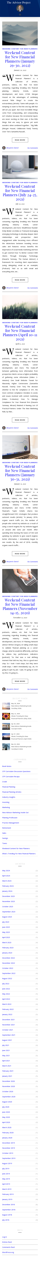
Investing (5, 802)
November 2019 (8, 1148)
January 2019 (7, 1199)
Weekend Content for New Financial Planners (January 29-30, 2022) (20, 59)
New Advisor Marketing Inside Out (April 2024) (21, 727)
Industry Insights (8, 797)
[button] (20, 14)
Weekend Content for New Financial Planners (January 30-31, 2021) (20, 472)
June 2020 (6, 1112)
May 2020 (6, 1117)
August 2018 (7, 1215)
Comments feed (8, 1247)
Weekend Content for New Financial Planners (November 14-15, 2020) (20, 606)
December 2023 (8, 896)
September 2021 (8, 1035)
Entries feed (7, 1242)
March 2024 (6, 881)
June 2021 (6, 1050)
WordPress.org (8, 1252)
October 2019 (7, 1153)
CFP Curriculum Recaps (11, 776)
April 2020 (6, 1122)
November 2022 (8, 963)
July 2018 (5, 1220)
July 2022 (5, 983)
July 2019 (5, 1168)
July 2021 (5, 1045)
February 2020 (8, 1132)
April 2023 (6, 937)
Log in (4, 1237)
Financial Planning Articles (11, 792)
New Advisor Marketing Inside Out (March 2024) (21, 748)
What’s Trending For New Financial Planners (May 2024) (21, 717)
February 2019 (8, 1194)
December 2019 (8, 1143)
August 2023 (7, 917)
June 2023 (6, 927)
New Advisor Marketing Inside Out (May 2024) (21, 707)
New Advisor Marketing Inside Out (15, 812)
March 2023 (6, 942)
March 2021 (6, 1066)
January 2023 (7, 953)
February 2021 (8, 1071)
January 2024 (7, 891)
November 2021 (8, 1025)
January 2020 (7, 1138)
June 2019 (6, 1174)
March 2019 (6, 1189)
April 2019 (6, 1184)
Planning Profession (9, 817)
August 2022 (7, 978)
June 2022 (6, 989)
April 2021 (6, 1060)
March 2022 (6, 1004)
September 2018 (8, 1209)
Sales (4, 833)
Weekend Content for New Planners (20, 49)
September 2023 (8, 911)
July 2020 (5, 1107)
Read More (20, 140)
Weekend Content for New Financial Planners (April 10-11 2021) (20, 332)
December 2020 (8, 1081)
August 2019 (7, 1163)
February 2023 (8, 947)
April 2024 (6, 876)
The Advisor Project (18, 2)
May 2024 (6, 870)
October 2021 (7, 1030)
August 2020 (7, 1102)
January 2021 (7, 1076)
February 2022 (8, 1009)
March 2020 (6, 1127)
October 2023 (7, 906)
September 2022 (8, 973)
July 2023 (5, 922)
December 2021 (8, 1019)
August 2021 (7, 1040)
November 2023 (8, 901)
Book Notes (6, 766)
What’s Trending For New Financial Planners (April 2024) (21, 737)
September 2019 (8, 1158)
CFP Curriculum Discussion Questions (16, 771)
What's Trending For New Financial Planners (19, 853)
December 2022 (8, 958)
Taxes (4, 843)
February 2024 (8, 886)
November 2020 (8, 1086)
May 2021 (6, 1055)
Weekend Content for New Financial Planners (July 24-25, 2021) (20, 192)
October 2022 (7, 968)
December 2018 (8, 1204)
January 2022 (7, 1014)
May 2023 (6, 932)
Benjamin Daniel (12, 148)
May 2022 (6, 994)
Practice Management (10, 823)
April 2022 (6, 999)
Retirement (6, 828)
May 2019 (6, 1179)
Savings (5, 838)
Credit (4, 781)
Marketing (6, 807)
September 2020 (8, 1096)
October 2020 (7, 1091)
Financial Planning (8, 787)
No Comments (32, 148)
